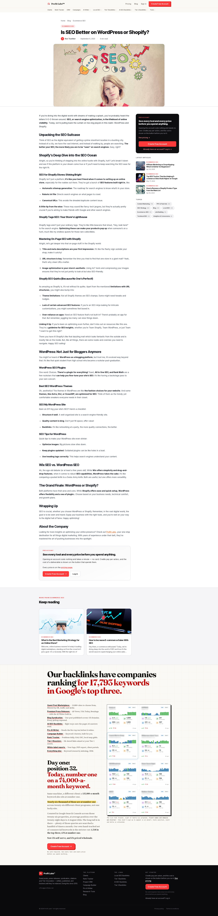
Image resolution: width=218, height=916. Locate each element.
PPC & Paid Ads (163, 204)
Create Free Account (159, 4)
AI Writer (86, 10)
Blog (136, 4)
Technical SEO (143, 216)
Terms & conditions (172, 909)
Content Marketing (145, 204)
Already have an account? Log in (157, 898)
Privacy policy (159, 909)
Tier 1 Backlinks (109, 10)
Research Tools (89, 891)
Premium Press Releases (58, 711)
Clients (49, 10)
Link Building (160, 212)
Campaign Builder (55, 734)
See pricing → (144, 138)
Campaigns (77, 10)
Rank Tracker (59, 10)
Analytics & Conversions (162, 216)
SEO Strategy (143, 208)
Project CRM (87, 882)
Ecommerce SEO (79, 21)
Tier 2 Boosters (54, 741)
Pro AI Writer (53, 730)
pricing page (66, 567)
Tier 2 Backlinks (140, 10)
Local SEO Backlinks (121, 875)
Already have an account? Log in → (157, 149)
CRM (68, 10)
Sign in (143, 4)
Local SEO (96, 10)
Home (63, 21)
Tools (152, 10)
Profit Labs (111, 532)
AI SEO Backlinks (125, 10)
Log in (75, 574)
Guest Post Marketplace (58, 705)
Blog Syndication (55, 718)
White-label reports (56, 747)
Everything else (54, 751)
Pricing (128, 4)
